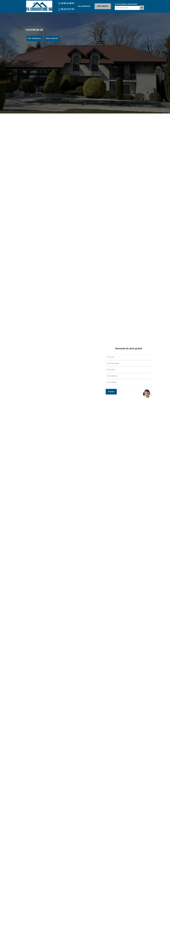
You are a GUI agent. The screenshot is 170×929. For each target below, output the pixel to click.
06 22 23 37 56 (67, 9)
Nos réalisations (34, 38)
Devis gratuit (102, 6)
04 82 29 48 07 (67, 3)
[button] (13, 464)
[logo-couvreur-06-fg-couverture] (39, 6)
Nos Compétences (84, 6)
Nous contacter (52, 38)
